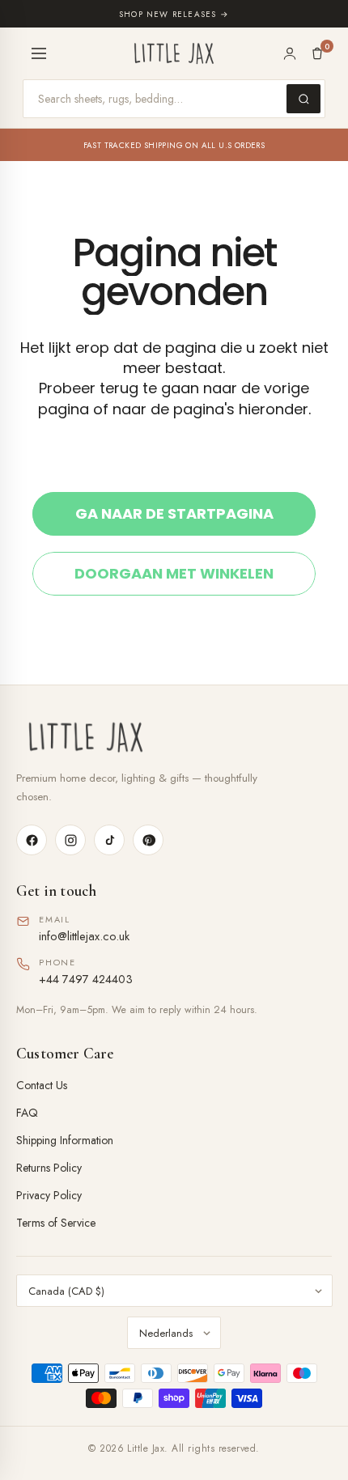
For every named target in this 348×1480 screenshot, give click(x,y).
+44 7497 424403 (86, 978)
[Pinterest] (148, 840)
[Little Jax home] (174, 53)
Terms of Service (55, 1223)
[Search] (303, 98)
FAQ (27, 1113)
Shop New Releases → (174, 14)
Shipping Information (64, 1140)
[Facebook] (31, 840)
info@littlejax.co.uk (84, 935)
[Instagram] (70, 840)
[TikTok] (109, 840)
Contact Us (41, 1085)
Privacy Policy (49, 1195)
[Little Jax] (174, 737)
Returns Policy (49, 1168)
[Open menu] (39, 53)
